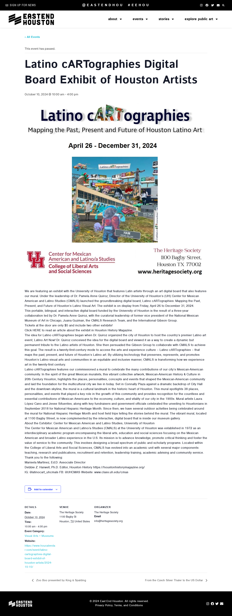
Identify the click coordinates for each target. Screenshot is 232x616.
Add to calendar (43, 489)
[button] (223, 5)
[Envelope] (218, 5)
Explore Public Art (199, 19)
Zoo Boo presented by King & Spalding (60, 580)
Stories (164, 19)
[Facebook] (207, 5)
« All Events (32, 37)
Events (138, 19)
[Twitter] (212, 5)
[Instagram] (201, 5)
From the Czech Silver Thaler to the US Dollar (174, 580)
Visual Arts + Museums (39, 536)
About (112, 19)
